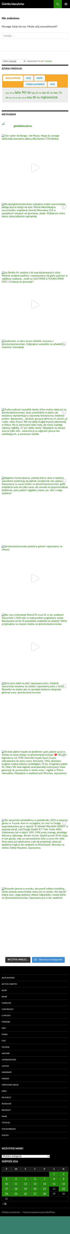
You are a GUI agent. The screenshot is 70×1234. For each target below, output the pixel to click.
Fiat (4, 1028)
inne (52, 84)
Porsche (6, 1104)
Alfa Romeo (8, 978)
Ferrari (6, 1022)
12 (25, 1184)
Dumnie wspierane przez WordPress (39, 1212)
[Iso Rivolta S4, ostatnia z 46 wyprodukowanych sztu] (35, 304)
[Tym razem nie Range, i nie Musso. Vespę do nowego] (35, 167)
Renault (6, 1110)
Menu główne (66, 4)
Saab (4, 1116)
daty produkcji (13, 78)
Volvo (5, 1135)
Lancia (5, 1066)
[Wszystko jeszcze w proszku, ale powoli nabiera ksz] (35, 920)
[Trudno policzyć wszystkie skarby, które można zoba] (35, 441)
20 (35, 1189)
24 (6, 1194)
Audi (4, 990)
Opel (4, 1091)
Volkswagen (9, 1129)
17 (6, 1189)
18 (16, 1189)
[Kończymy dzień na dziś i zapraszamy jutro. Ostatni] (35, 715)
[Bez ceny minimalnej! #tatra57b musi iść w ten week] (35, 647)
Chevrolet (8, 1009)
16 (63, 1184)
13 (35, 1184)
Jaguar (6, 1053)
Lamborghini (9, 1060)
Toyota (6, 1123)
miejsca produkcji (35, 84)
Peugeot (6, 1097)
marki (39, 78)
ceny (28, 78)
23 (63, 1189)
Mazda (5, 1079)
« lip (5, 1204)
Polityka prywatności (11, 1212)
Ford (4, 1034)
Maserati (7, 1072)
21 (44, 1189)
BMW (4, 997)
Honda (5, 1047)
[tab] (13, 78)
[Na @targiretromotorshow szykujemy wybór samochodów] (35, 236)
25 (16, 1194)
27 (35, 1194)
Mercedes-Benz (10, 1085)
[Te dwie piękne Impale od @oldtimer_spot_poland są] (35, 783)
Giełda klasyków (13, 4)
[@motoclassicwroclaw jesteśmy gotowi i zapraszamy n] (35, 578)
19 (25, 1189)
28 (44, 1194)
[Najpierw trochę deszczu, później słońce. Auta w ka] (35, 510)
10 (6, 1184)
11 (16, 1184)
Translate (48, 61)
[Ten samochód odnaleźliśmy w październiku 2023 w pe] (35, 852)
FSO (4, 1041)
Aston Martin (9, 984)
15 (54, 1184)
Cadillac (6, 1003)
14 (44, 1184)
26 (25, 1194)
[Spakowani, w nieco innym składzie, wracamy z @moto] (35, 373)
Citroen (6, 1016)
